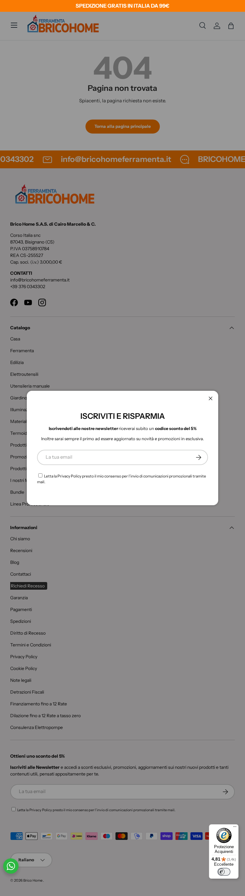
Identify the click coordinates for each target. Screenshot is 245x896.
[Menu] (235, 828)
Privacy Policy (69, 476)
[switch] (224, 872)
